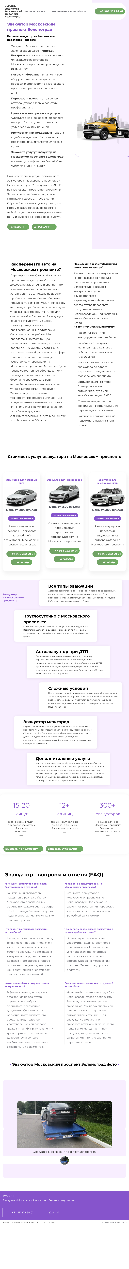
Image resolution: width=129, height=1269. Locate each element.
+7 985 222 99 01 (111, 11)
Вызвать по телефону (21, 848)
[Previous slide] (2, 1129)
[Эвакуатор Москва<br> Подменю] (46, 11)
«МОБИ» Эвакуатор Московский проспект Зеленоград (13, 11)
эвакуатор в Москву (62, 730)
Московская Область (107, 831)
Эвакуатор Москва (35, 11)
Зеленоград (54, 156)
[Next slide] (126, 1129)
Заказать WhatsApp (62, 848)
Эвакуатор (19, 117)
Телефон (16, 226)
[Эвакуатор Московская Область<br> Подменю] (88, 11)
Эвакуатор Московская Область (68, 11)
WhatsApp (42, 226)
